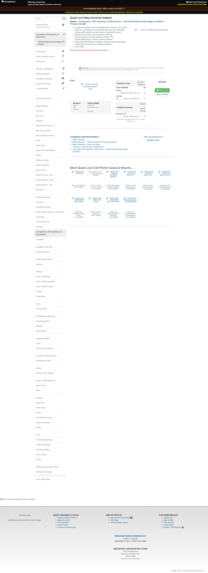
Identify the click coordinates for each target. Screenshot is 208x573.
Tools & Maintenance (44, 440)
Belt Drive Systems (43, 130)
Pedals (38, 368)
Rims (38, 390)
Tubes (38, 459)
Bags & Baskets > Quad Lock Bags (86, 144)
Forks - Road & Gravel (44, 286)
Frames (39, 291)
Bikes (38, 140)
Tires (38, 435)
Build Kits (39, 190)
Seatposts (40, 403)
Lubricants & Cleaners (44, 348)
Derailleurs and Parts (44, 247)
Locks (38, 343)
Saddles (39, 398)
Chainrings (40, 217)
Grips (38, 304)
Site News (115, 520)
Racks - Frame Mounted (45, 380)
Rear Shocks (41, 385)
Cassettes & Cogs (43, 207)
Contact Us (40, 61)
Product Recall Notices (67, 527)
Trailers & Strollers (43, 445)
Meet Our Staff (63, 520)
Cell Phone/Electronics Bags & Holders (143, 21)
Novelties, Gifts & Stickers (46, 356)
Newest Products (43, 74)
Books (38, 155)
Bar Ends (39, 111)
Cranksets (40, 239)
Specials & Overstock (44, 79)
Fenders (39, 272)
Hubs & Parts (41, 331)
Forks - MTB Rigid (43, 277)
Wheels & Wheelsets (44, 472)
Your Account (169, 522)
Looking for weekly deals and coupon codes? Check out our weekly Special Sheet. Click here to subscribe (104, 12)
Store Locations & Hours (45, 56)
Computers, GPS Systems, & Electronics (49, 233)
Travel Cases (41, 454)
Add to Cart (163, 90)
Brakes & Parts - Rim (44, 185)
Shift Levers (41, 408)
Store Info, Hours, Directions (130, 559)
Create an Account (53, 4)
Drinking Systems (43, 252)
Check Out (202, 2)
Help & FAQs (168, 520)
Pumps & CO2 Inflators (45, 373)
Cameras (39, 202)
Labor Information (43, 479)
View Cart (192, 2)
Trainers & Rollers (43, 450)
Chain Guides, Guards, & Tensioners (50, 212)
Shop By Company (43, 84)
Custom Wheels (42, 89)
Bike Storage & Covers (45, 135)
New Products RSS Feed (120, 518)
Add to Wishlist (162, 94)
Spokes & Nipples (43, 422)
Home (73, 21)
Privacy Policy (63, 522)
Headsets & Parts (43, 321)
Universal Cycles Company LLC (130, 536)
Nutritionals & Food (43, 361)
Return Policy (63, 525)
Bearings (39, 121)
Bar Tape (39, 116)
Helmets (39, 326)
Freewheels (40, 296)
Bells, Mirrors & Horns (44, 126)
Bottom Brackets (42, 165)
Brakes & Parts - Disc (44, 175)
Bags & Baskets (42, 106)
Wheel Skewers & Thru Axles (47, 467)
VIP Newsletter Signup (119, 522)
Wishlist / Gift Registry (44, 69)
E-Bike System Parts (44, 259)
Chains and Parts (42, 222)
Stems (38, 427)
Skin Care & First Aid (44, 417)
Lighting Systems (43, 338)
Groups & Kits (41, 309)
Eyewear (39, 264)
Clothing (39, 227)
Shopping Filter (42, 25)
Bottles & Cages (42, 160)
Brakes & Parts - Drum (45, 180)
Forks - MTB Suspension (45, 281)
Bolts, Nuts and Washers (45, 150)
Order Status (39, 4)
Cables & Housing (43, 197)
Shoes (38, 413)
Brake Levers (41, 170)
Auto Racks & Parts (43, 98)
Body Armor (40, 145)
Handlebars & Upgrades (45, 316)
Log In (30, 4)
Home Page (40, 51)
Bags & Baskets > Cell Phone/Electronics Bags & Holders (95, 142)
